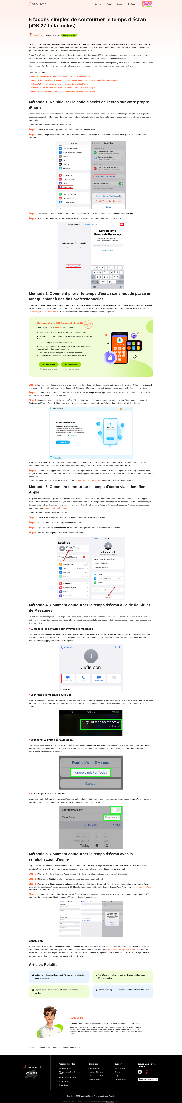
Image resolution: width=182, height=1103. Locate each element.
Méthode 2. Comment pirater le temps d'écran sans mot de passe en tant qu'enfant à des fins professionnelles (74, 80)
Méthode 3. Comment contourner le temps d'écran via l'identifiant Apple (59, 84)
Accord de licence (94, 1079)
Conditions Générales (95, 1072)
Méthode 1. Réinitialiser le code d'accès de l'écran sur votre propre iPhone (60, 76)
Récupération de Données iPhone (67, 1072)
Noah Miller (38, 35)
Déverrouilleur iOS (65, 1068)
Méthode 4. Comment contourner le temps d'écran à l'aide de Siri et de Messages (63, 88)
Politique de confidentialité (97, 1076)
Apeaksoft (32, 1048)
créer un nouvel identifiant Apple (55, 508)
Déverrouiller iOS (69, 35)
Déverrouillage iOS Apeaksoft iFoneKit (43, 312)
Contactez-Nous (120, 1079)
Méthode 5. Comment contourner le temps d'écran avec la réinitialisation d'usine (63, 91)
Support (120, 4)
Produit (109, 4)
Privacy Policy (110, 1102)
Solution (98, 4)
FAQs (116, 1076)
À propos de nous (94, 1068)
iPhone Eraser (63, 1085)
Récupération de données (67, 1077)
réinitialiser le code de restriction (90, 480)
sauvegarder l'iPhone (144, 887)
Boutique (131, 4)
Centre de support (121, 1068)
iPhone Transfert (64, 1081)
